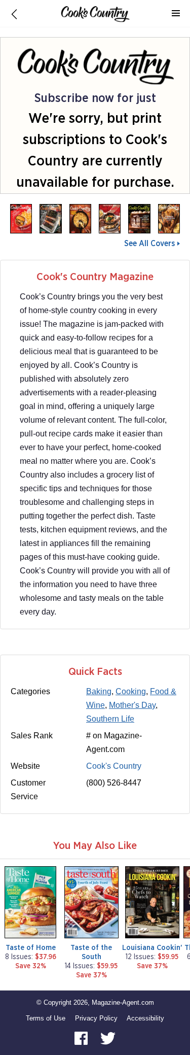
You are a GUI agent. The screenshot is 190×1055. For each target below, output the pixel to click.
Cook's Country (113, 766)
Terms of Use (45, 1018)
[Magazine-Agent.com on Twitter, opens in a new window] (108, 1037)
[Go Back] (14, 14)
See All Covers (149, 244)
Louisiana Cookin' (152, 947)
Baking (98, 691)
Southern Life (110, 718)
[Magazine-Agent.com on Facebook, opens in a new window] (82, 1037)
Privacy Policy (96, 1018)
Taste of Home (31, 947)
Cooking (131, 691)
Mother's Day (132, 705)
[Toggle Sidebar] (176, 14)
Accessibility (145, 1018)
